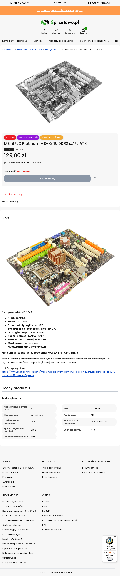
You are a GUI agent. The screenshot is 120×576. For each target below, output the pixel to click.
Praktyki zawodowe (52, 529)
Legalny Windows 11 (12, 539)
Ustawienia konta (51, 472)
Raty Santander (10, 472)
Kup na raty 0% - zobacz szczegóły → (60, 10)
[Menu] (115, 537)
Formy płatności (90, 467)
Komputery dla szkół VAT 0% (16, 562)
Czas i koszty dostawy (93, 472)
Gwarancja (8, 481)
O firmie (46, 501)
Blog (44, 506)
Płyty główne (51, 49)
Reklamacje (8, 486)
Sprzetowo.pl (8, 49)
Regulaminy (8, 477)
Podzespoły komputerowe (29, 49)
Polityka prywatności (12, 501)
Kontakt (46, 510)
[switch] (110, 559)
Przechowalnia (50, 477)
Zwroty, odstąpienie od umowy (18, 467)
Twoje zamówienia (52, 467)
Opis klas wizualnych (52, 515)
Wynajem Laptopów (12, 506)
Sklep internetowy (56, 572)
